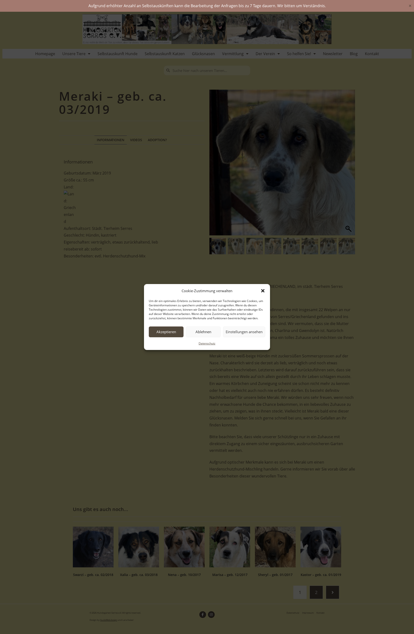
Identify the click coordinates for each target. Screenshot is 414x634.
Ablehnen (203, 331)
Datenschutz (207, 343)
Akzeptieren (166, 331)
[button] (262, 290)
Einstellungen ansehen (244, 331)
